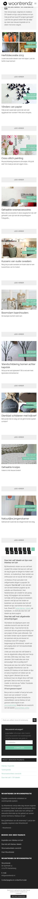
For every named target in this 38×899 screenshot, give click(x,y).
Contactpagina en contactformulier (14, 880)
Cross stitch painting (12, 158)
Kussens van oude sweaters (16, 261)
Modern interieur (30, 98)
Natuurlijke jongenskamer (15, 518)
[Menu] (35, 3)
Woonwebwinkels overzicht (11, 774)
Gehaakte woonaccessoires (16, 209)
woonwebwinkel (10, 705)
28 (25, 552)
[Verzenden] (35, 720)
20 (20, 549)
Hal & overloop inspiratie (27, 355)
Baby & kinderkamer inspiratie (26, 506)
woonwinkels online (22, 708)
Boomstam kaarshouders (14, 312)
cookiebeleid (18, 893)
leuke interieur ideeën (23, 608)
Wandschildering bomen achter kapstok (18, 366)
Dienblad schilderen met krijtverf (18, 415)
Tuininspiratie (6, 770)
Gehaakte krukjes (10, 467)
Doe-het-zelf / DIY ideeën (10, 777)
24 (7, 552)
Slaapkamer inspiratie (28, 149)
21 (24, 549)
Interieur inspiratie (7, 766)
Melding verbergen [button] (18, 896)
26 (16, 552)
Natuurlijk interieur (29, 252)
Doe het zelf (31, 43)
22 (28, 549)
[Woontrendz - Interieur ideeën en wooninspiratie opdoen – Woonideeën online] (18, 3)
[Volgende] (29, 552)
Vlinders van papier (11, 106)
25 (12, 552)
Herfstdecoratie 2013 (12, 55)
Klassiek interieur (30, 407)
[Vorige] (7, 549)
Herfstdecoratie (30, 46)
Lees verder (19, 77)
